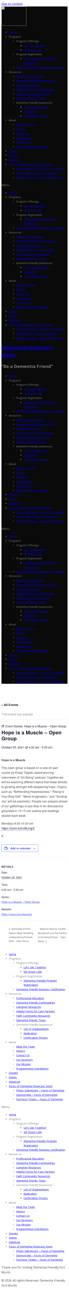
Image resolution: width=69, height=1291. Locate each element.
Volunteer (14, 160)
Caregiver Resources (28, 85)
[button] (34, 185)
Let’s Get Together (35, 45)
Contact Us (23, 133)
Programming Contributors (32, 146)
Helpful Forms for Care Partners (35, 89)
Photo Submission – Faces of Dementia (40, 168)
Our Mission (23, 142)
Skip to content (12, 4)
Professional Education (30, 76)
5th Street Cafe (33, 50)
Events (13, 155)
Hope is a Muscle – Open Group (20, 902)
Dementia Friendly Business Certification (40, 67)
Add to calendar (20, 848)
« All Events (9, 705)
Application (30, 111)
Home (12, 32)
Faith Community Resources (33, 94)
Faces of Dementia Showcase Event (30, 164)
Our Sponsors (24, 138)
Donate (13, 151)
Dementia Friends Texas (31, 98)
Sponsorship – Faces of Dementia (36, 173)
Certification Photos (36, 116)
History (20, 129)
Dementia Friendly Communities (35, 80)
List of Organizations (36, 107)
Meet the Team (25, 124)
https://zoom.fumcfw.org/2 (18, 828)
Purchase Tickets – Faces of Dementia (39, 177)
